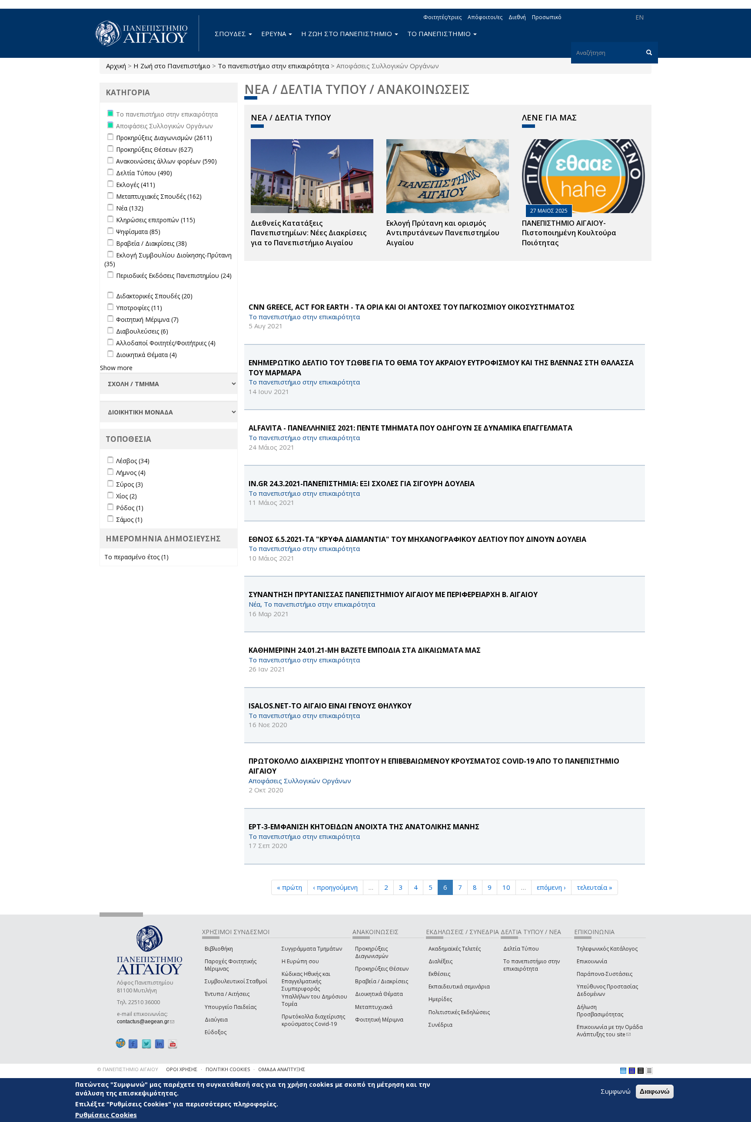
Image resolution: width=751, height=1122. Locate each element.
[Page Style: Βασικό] (623, 1070)
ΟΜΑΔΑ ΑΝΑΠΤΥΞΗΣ (281, 1069)
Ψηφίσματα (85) (138, 231)
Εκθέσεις (439, 974)
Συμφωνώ (616, 1091)
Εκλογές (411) (135, 184)
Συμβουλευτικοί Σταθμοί (236, 981)
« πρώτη (289, 887)
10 (506, 887)
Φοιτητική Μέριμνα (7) (147, 319)
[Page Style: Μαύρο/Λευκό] (649, 1070)
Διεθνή (517, 17)
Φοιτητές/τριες (442, 17)
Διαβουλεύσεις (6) (142, 331)
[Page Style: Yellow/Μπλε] (631, 1070)
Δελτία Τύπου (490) (144, 173)
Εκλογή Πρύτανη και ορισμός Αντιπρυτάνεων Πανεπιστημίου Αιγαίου (442, 233)
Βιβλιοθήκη (219, 948)
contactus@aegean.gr (145, 1021)
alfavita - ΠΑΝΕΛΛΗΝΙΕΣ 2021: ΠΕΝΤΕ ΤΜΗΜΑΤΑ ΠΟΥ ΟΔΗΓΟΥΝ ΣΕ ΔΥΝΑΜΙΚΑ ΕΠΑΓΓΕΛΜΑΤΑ (410, 428)
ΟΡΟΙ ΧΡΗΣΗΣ (181, 1069)
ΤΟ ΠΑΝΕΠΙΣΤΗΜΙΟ (439, 33)
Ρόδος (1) (129, 508)
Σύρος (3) (129, 484)
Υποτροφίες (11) (139, 308)
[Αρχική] (146, 33)
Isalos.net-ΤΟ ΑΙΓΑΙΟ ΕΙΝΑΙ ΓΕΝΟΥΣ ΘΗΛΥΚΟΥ (330, 706)
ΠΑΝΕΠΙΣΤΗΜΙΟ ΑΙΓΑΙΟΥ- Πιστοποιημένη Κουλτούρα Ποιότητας (569, 233)
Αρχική (116, 65)
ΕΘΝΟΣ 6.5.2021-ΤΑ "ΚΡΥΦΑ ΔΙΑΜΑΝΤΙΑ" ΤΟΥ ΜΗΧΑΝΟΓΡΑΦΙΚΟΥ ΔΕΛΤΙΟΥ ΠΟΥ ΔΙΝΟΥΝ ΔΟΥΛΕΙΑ (417, 539)
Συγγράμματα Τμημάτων (312, 948)
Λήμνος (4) (131, 472)
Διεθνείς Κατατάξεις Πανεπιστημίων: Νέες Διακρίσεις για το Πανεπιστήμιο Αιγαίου (308, 233)
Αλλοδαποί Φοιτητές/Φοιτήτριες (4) (166, 343)
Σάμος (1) (129, 519)
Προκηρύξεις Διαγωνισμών (371, 952)
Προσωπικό (547, 17)
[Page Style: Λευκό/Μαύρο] (640, 1070)
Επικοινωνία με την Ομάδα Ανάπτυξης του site (610, 1030)
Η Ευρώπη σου (300, 961)
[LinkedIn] (159, 1043)
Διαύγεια (216, 1019)
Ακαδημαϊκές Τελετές (455, 948)
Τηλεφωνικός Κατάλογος (607, 948)
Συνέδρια (440, 1024)
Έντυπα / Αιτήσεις (227, 994)
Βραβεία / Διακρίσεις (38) (151, 243)
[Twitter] (146, 1043)
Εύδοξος (215, 1032)
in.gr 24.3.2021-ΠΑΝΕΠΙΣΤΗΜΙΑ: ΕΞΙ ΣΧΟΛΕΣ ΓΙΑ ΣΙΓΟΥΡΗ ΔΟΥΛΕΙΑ (362, 483)
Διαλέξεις (440, 961)
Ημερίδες (440, 999)
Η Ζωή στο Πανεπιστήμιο (171, 65)
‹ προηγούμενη (335, 887)
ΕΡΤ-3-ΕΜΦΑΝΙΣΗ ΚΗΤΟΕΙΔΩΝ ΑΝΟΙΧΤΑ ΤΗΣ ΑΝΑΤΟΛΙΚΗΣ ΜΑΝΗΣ (364, 826)
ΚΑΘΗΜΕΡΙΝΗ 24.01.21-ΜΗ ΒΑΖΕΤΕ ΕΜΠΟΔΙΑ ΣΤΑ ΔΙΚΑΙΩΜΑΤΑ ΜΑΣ (365, 650)
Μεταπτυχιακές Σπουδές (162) (159, 196)
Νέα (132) (129, 208)
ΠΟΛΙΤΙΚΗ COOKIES (228, 1069)
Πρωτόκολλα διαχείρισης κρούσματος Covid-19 (313, 1020)
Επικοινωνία (592, 961)
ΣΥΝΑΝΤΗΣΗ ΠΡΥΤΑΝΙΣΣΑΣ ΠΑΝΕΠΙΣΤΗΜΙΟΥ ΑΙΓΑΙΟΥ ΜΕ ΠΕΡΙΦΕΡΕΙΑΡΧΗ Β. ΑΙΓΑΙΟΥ (393, 594)
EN (639, 17)
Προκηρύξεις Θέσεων (382, 968)
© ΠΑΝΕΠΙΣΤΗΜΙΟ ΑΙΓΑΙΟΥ (127, 1069)
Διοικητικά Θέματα (379, 994)
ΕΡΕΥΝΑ (274, 33)
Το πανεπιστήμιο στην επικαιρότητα (273, 65)
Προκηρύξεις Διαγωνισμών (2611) (164, 138)
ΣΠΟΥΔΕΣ (231, 33)
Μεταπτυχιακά (373, 1007)
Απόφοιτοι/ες (485, 17)
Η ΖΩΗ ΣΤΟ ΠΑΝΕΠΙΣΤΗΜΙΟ (347, 33)
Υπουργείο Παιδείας (230, 1007)
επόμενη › (551, 887)
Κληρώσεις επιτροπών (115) (155, 220)
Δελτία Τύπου (521, 948)
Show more (116, 368)
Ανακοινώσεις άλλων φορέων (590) (166, 161)
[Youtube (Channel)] (172, 1043)
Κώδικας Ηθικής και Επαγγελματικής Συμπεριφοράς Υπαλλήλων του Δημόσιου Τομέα (314, 989)
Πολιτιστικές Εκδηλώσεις (459, 1012)
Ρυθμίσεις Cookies (106, 1114)
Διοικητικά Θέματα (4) (146, 355)
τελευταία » (594, 887)
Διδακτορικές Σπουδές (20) (154, 296)
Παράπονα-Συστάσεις (604, 974)
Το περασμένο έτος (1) (136, 557)
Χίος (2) (126, 496)
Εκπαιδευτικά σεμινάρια (459, 986)
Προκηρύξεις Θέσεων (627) (154, 149)
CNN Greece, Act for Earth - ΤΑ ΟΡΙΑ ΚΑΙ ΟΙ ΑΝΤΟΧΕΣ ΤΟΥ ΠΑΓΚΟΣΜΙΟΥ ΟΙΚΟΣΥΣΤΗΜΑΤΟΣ (412, 307)
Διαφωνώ (655, 1091)
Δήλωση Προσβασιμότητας (600, 1010)
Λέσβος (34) (133, 461)
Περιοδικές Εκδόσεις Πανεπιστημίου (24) (174, 275)
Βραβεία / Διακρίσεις (381, 981)
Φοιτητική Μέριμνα (379, 1019)
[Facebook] (133, 1043)
